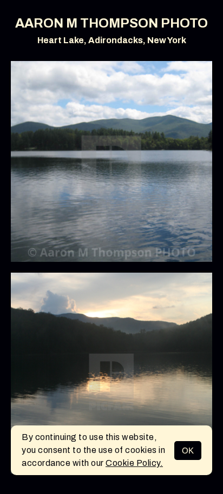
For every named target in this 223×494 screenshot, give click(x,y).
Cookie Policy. (134, 463)
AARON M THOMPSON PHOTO (111, 23)
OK (188, 450)
